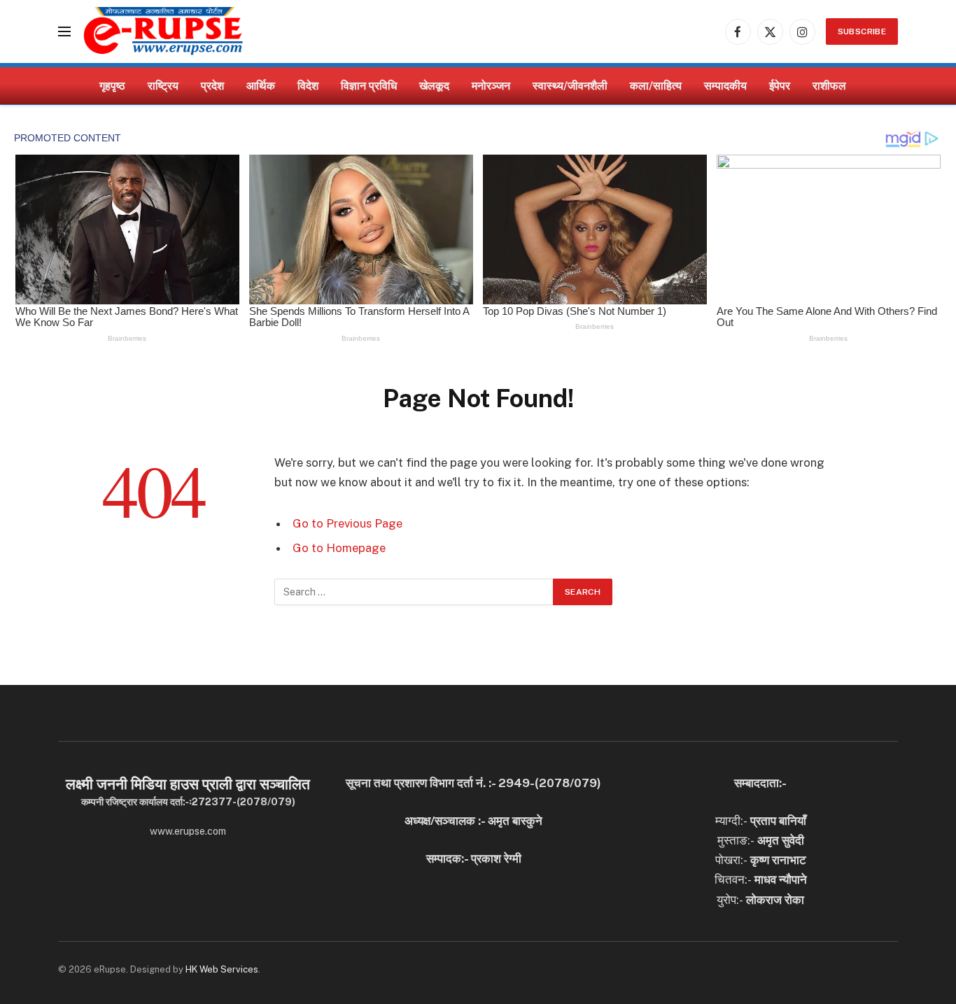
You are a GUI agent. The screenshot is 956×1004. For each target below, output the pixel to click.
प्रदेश (212, 85)
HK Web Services (221, 969)
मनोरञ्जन (491, 85)
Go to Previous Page (347, 523)
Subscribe (862, 31)
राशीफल (829, 85)
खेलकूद (434, 85)
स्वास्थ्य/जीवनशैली (570, 85)
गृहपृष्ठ (112, 85)
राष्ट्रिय (163, 85)
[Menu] (64, 32)
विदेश (307, 85)
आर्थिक (260, 85)
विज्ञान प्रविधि (369, 85)
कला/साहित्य (656, 85)
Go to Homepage (339, 548)
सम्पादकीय (725, 85)
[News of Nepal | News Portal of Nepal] (163, 31)
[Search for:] (414, 592)
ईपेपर (779, 85)
